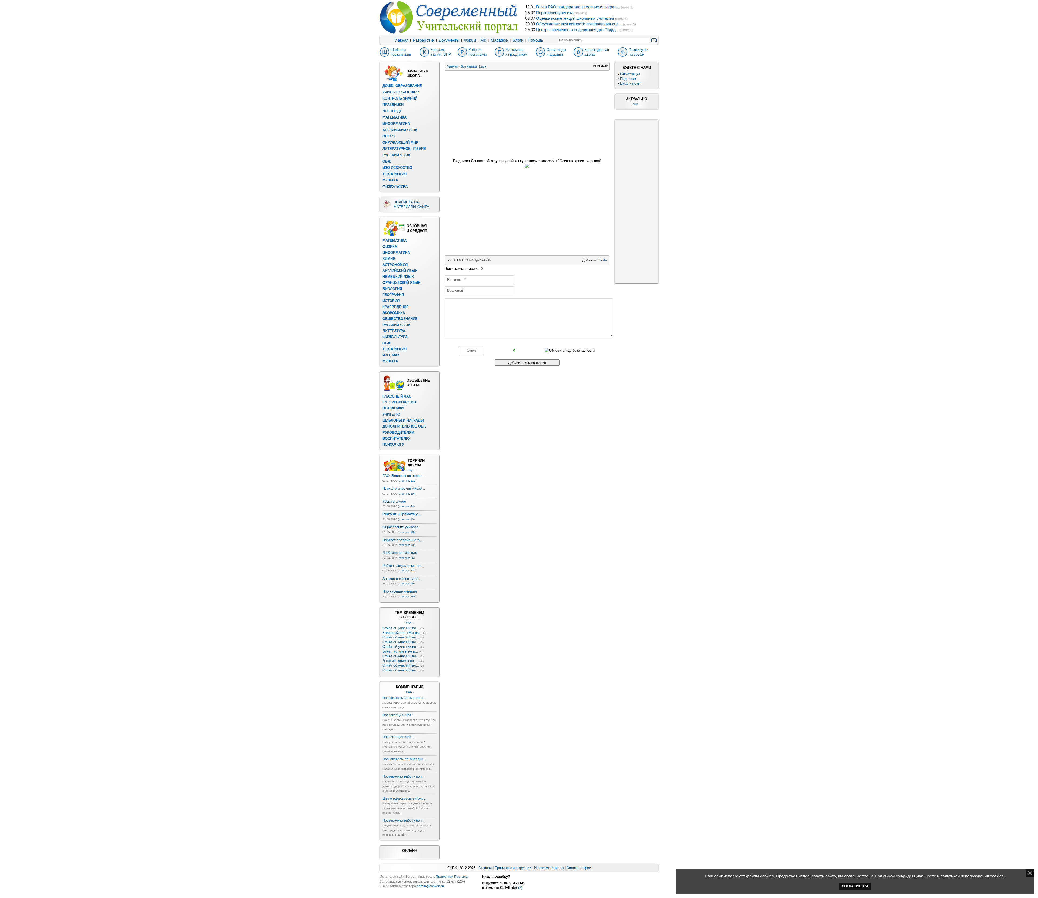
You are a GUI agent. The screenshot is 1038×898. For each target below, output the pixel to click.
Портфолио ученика (554, 13)
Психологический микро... (403, 488)
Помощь (535, 40)
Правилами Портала (452, 877)
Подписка (628, 79)
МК (483, 40)
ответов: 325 (407, 570)
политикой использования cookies (972, 876)
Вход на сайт (631, 83)
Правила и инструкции (513, 868)
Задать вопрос (579, 868)
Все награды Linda (473, 66)
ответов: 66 (406, 583)
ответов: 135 (407, 480)
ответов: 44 (406, 506)
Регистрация (630, 74)
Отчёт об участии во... (400, 628)
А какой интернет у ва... (402, 579)
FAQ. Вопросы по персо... (403, 476)
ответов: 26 (406, 557)
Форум (470, 40)
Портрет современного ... (403, 540)
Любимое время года (399, 553)
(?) (520, 888)
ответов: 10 (406, 519)
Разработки (423, 40)
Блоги (518, 40)
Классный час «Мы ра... (402, 633)
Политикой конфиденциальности (905, 876)
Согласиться (855, 886)
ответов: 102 (407, 544)
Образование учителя (400, 527)
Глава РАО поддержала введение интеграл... (578, 7)
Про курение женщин (399, 591)
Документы (449, 40)
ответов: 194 (407, 493)
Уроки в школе (394, 501)
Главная (400, 40)
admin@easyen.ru (430, 886)
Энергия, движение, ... (400, 661)
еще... (412, 470)
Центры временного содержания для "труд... (577, 30)
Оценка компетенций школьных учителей (575, 18)
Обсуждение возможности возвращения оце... (579, 24)
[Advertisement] (527, 113)
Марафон (499, 40)
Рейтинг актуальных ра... (403, 566)
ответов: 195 (407, 531)
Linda (602, 260)
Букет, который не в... (400, 651)
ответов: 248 (407, 596)
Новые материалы (549, 868)
